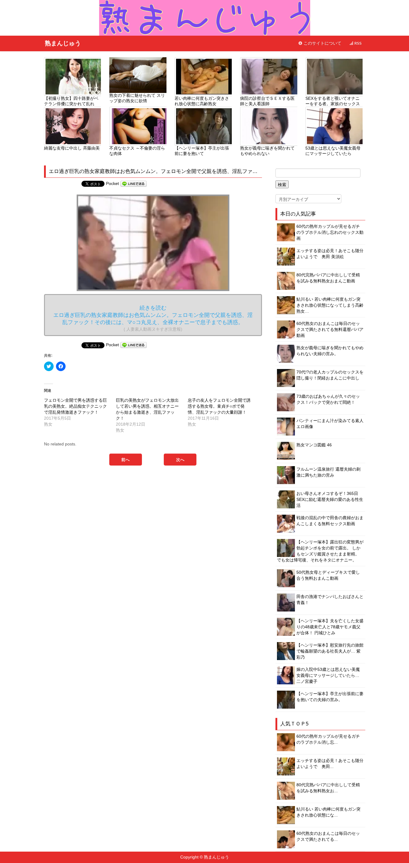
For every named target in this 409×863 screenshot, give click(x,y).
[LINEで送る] (133, 183)
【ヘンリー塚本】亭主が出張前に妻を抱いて (202, 151)
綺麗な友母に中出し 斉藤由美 (72, 148)
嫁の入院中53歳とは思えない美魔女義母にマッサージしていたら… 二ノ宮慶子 (328, 675)
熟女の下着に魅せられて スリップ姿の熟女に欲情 (137, 98)
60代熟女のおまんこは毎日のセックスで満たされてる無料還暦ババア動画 (329, 329)
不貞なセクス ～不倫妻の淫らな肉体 (137, 151)
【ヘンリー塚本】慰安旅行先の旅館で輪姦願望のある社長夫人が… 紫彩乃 (329, 651)
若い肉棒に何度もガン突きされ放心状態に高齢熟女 (202, 101)
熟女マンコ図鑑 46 (314, 444)
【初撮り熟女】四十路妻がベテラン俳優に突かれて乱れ (71, 101)
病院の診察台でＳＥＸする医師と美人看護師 (267, 101)
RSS (357, 43)
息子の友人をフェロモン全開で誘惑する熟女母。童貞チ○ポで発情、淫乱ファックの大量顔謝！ (219, 406)
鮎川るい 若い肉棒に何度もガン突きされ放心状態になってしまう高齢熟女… (329, 305)
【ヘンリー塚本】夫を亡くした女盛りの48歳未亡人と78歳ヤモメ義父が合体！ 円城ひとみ (329, 626)
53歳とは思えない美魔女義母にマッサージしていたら (332, 151)
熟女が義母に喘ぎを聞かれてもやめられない (267, 151)
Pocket (112, 183)
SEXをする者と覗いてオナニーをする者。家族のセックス (332, 101)
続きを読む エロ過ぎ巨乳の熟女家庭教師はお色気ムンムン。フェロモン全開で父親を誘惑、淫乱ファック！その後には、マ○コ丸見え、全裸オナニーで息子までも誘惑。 (153, 318)
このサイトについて (321, 43)
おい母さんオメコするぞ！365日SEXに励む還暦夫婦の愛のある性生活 (329, 499)
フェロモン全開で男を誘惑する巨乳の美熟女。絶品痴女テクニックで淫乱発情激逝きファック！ (75, 406)
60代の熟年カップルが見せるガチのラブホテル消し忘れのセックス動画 (329, 232)
